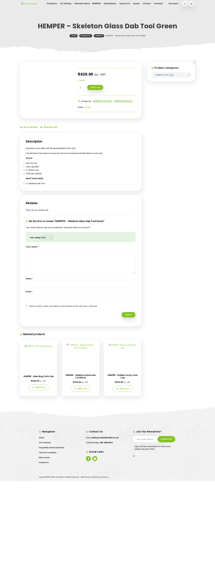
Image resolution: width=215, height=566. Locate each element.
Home (41, 438)
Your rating (36, 237)
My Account (44, 457)
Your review (32, 247)
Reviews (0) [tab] (50, 127)
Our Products (45, 442)
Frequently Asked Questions (51, 447)
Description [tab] (30, 127)
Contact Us (44, 462)
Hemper (87, 107)
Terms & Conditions (48, 452)
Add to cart (95, 87)
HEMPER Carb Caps (102, 101)
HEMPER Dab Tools (123, 101)
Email (29, 291)
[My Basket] (191, 3)
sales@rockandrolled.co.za (104, 437)
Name (29, 278)
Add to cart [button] (40, 387)
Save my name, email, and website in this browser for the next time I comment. (63, 306)
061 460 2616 (106, 442)
